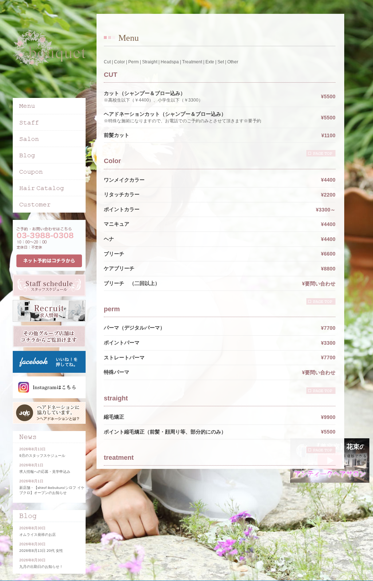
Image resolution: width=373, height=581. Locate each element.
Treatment (192, 61)
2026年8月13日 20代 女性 (41, 551)
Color (119, 61)
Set (220, 61)
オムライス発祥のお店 (37, 535)
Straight (149, 61)
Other (232, 61)
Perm (133, 61)
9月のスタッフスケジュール (42, 456)
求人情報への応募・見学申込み (44, 472)
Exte (209, 61)
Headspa (170, 61)
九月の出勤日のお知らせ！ (41, 567)
